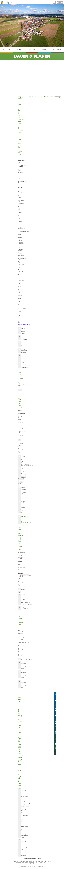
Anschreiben (20, 440)
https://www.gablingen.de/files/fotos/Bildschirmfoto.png (40, 97)
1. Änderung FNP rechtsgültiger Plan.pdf (20, 665)
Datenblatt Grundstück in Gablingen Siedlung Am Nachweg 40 (20, 493)
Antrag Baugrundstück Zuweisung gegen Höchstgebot (20, 471)
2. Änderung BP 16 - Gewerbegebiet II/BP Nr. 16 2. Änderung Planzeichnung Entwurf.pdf (20, 828)
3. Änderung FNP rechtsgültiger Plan (20, 684)
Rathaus (6, 49)
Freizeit (44, 49)
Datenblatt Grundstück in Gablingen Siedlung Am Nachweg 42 (20, 507)
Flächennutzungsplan (20, 659)
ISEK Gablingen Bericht (20, 344)
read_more (62, 2)
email (54, 2)
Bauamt (20, 390)
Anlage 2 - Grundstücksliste (20, 365)
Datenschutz (32, 863)
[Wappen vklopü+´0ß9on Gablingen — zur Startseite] (2, 3)
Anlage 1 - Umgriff (20, 357)
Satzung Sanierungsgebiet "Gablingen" (20, 351)
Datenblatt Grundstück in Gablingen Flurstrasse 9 (22, 481)
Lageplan (20, 589)
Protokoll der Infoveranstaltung (20, 337)
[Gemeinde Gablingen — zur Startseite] (8, 3)
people (58, 2)
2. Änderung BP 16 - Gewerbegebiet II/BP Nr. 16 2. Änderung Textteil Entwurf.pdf (20, 849)
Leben (19, 49)
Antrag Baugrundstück (20, 607)
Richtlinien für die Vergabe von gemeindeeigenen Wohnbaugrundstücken (20, 461)
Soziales (32, 49)
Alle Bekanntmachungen (49, 654)
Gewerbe (57, 49)
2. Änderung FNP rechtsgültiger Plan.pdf (20, 674)
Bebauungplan (20, 592)
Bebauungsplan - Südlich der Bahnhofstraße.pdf (20, 519)
